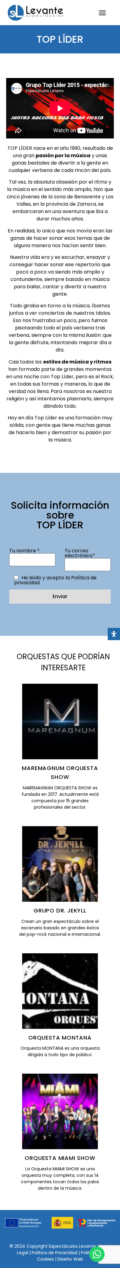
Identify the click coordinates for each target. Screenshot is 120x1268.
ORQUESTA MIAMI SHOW (60, 1158)
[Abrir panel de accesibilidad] (114, 634)
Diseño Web (70, 1259)
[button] (102, 12)
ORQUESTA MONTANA (60, 1037)
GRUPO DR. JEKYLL (60, 910)
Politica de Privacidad (55, 1253)
